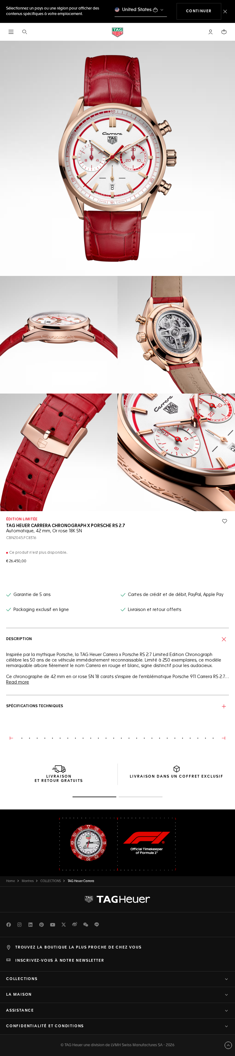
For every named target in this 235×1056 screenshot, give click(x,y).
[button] (210, 32)
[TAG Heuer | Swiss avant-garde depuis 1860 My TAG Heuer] (117, 899)
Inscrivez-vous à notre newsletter (59, 961)
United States (137, 9)
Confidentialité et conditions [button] (45, 1026)
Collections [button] (22, 979)
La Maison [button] (19, 995)
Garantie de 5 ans (31, 595)
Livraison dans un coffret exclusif (176, 777)
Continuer (203, 11)
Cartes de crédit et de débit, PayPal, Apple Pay (175, 595)
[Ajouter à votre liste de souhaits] (224, 521)
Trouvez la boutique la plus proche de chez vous (78, 947)
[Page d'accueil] (117, 32)
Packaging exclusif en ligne (41, 610)
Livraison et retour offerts (154, 610)
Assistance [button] (20, 1011)
